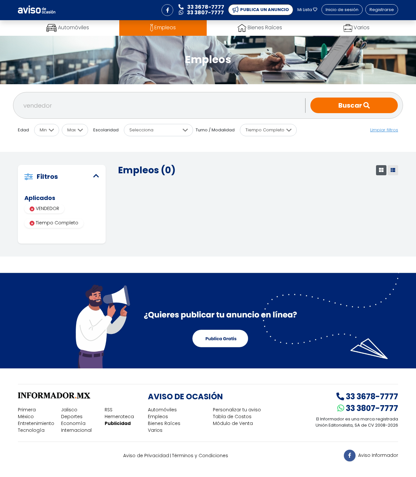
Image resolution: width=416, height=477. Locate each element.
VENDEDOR (46, 208)
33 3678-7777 (371, 396)
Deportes (72, 416)
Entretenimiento (36, 423)
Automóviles (162, 409)
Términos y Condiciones (200, 455)
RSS (108, 409)
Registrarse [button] (382, 10)
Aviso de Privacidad (146, 455)
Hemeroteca (119, 416)
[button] (167, 10)
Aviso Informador (378, 455)
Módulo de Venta (233, 423)
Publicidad (118, 423)
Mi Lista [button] (305, 10)
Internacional (76, 430)
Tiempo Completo (56, 222)
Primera (27, 409)
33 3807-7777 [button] (205, 12)
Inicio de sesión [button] (342, 10)
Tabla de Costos (232, 416)
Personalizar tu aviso (237, 409)
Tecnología (31, 430)
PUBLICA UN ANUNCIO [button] (264, 10)
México (26, 416)
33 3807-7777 (371, 408)
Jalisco (69, 409)
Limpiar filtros (384, 130)
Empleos (158, 416)
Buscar (350, 105)
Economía (73, 423)
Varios (155, 430)
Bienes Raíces (164, 423)
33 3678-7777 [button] (205, 7)
